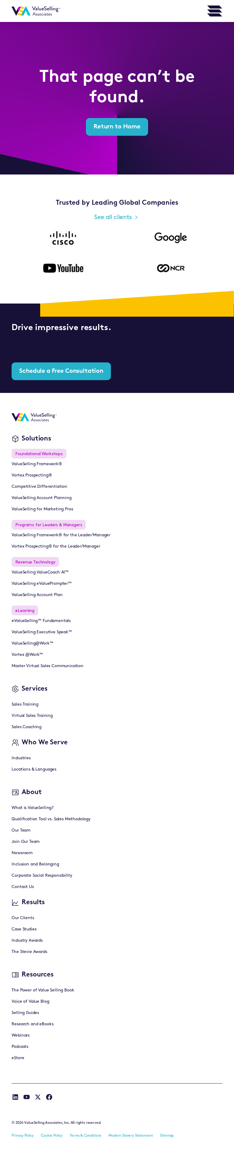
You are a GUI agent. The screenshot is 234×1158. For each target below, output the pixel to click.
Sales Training (25, 704)
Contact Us (23, 887)
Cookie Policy (51, 1136)
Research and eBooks (32, 1024)
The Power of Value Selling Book (43, 990)
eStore (18, 1058)
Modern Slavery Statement (130, 1136)
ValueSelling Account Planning (41, 498)
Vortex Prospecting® (32, 475)
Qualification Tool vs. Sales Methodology (51, 819)
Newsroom (22, 853)
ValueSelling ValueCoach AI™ (40, 572)
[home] (36, 11)
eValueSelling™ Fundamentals (41, 621)
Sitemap (167, 1136)
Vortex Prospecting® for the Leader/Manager (56, 546)
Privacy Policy (23, 1136)
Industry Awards (27, 940)
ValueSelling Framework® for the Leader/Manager (61, 535)
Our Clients (23, 918)
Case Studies (24, 929)
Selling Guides (25, 1013)
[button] (214, 10)
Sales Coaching (26, 727)
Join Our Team (26, 842)
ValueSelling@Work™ (32, 643)
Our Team (21, 830)
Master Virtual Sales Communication (47, 666)
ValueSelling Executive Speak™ (42, 632)
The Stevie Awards (29, 952)
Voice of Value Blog (30, 1001)
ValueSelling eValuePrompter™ (42, 583)
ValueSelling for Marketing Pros (42, 509)
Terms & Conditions (85, 1136)
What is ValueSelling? (33, 808)
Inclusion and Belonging (35, 864)
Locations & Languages (34, 769)
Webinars (21, 1035)
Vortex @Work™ (27, 655)
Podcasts (20, 1047)
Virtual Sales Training (32, 716)
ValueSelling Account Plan (37, 595)
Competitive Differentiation (39, 486)
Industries (21, 758)
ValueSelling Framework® (37, 464)
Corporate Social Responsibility (42, 875)
